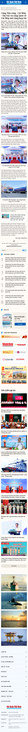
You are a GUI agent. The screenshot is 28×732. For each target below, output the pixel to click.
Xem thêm (14, 566)
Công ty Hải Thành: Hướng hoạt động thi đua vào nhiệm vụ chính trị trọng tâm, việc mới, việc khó (13, 560)
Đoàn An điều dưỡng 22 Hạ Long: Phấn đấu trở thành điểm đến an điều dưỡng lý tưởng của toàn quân (13, 453)
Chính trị (3, 652)
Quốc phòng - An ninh (7, 657)
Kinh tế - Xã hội (5, 666)
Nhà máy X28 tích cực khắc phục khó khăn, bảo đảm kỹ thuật (13, 411)
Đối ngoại (3, 671)
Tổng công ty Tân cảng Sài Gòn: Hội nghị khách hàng (12, 538)
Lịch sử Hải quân (5, 701)
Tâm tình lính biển (6, 686)
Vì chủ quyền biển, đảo (7, 661)
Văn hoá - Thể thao (6, 696)
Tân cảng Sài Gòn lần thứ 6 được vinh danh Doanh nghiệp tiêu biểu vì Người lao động (13, 496)
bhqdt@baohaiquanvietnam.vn (14, 246)
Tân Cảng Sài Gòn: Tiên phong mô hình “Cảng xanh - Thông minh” (14, 475)
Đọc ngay (20, 324)
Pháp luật (4, 676)
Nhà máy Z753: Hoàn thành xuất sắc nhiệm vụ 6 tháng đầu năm (14, 431)
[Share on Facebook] (23, 250)
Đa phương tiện (5, 681)
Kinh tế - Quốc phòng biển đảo (8, 8)
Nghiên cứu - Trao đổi (7, 691)
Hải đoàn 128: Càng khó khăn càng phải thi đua (13, 517)
